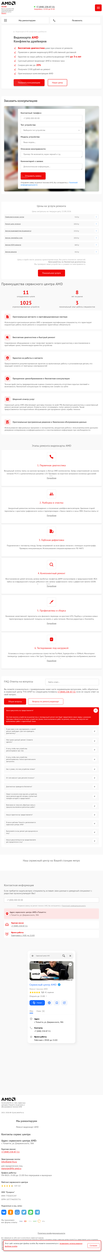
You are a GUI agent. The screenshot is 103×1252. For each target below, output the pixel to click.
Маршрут (39, 1003)
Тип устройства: (28, 124)
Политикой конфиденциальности (74, 906)
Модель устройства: (30, 136)
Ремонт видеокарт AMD (27, 1127)
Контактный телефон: (31, 113)
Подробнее (51, 478)
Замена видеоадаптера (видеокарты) (18, 231)
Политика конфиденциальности (51, 1233)
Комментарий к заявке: (32, 161)
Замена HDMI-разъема (13, 245)
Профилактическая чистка (14, 217)
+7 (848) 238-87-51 (45, 7)
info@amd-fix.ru (9, 1161)
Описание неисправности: (33, 148)
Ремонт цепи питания (13, 224)
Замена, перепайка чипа (13, 238)
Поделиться (3, 1212)
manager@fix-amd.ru (11, 1168)
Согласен (93, 1245)
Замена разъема (11, 252)
